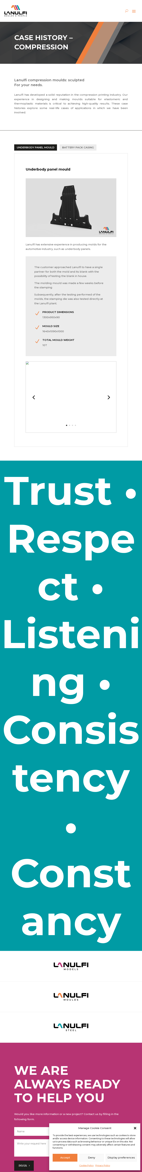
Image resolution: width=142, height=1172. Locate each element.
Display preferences (121, 1157)
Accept (65, 1157)
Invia (23, 1165)
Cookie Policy (86, 1165)
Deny (91, 1157)
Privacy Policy (102, 1165)
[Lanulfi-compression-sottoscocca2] (71, 431)
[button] (135, 1128)
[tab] (35, 147)
